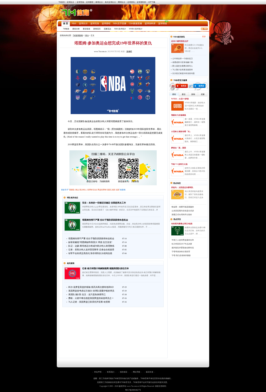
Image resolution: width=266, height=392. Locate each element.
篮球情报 (162, 23)
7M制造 (66, 29)
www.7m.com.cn (100, 51)
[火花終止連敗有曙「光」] (177, 138)
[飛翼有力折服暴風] (177, 122)
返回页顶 (149, 372)
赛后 (183, 94)
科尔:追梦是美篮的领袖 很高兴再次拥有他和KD (91, 287)
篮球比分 (83, 23)
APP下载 (151, 2)
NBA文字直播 (119, 23)
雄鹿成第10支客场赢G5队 (182, 62)
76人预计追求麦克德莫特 (182, 70)
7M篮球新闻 (78, 35)
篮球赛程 (106, 23)
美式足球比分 (110, 2)
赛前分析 (76, 29)
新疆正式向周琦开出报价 (182, 214)
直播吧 (129, 51)
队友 (95, 190)
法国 (117, 190)
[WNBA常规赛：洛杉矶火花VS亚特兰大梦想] (177, 106)
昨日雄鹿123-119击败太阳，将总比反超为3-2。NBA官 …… (194, 48)
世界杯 (90, 190)
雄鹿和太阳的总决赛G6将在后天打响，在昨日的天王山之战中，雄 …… (195, 230)
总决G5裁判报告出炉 (179, 41)
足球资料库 (141, 2)
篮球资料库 (150, 23)
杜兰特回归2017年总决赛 (182, 244)
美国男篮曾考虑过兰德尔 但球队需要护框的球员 (91, 291)
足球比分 (70, 2)
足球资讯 (131, 2)
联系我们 (110, 372)
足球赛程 (89, 2)
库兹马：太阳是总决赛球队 (182, 187)
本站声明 (97, 372)
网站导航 (136, 372)
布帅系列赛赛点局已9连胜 (181, 224)
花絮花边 (107, 29)
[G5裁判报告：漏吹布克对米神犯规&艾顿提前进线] (177, 48)
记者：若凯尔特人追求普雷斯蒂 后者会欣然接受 (91, 249)
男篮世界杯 (102, 190)
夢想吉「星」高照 (178, 148)
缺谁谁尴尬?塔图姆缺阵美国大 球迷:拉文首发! (90, 242)
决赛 (113, 190)
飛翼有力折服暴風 (178, 115)
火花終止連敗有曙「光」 (181, 131)
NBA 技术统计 (120, 29)
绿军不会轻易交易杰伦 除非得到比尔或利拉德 (90, 253)
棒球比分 (99, 2)
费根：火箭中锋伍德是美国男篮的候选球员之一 (91, 298)
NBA (74, 23)
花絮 (203, 94)
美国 (109, 190)
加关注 (183, 86)
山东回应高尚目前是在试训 (183, 211)
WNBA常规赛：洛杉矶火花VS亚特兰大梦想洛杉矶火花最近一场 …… (195, 106)
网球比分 (121, 2)
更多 (204, 36)
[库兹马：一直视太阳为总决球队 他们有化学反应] (177, 194)
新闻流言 (97, 29)
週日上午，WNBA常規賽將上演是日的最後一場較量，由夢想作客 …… (195, 155)
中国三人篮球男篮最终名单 (183, 240)
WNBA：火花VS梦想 (180, 99)
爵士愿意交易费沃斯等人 (182, 66)
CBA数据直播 (135, 23)
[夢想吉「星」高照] (177, 155)
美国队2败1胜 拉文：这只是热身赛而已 (87, 294)
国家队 (72, 190)
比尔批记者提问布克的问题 (183, 73)
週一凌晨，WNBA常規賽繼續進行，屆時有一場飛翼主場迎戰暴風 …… (195, 122)
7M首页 (61, 2)
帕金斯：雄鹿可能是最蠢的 (183, 207)
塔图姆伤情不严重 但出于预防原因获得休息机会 (105, 220)
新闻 (193, 94)
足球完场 (80, 2)
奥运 (77, 190)
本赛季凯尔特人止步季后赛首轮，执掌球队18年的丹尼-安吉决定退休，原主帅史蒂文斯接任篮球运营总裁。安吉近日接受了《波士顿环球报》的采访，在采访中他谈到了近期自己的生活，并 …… (121, 210)
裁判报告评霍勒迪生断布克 (183, 248)
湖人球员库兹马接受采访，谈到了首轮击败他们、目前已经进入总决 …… (194, 196)
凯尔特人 (83, 190)
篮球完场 (94, 23)
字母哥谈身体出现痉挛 (181, 251)
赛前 (174, 94)
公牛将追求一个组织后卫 (182, 58)
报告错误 (123, 372)
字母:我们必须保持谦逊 (181, 255)
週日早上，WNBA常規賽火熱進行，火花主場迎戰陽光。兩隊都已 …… (195, 138)
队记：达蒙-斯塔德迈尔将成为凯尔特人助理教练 (91, 246)
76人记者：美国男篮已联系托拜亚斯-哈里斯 (89, 302)
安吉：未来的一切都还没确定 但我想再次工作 (104, 203)
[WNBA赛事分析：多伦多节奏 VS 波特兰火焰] (177, 171)
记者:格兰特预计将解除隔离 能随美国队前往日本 (105, 268)
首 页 (65, 23)
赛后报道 (86, 29)
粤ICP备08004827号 (133, 390)
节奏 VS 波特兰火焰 (179, 164)
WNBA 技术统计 (135, 29)
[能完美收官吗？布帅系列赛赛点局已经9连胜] (177, 231)
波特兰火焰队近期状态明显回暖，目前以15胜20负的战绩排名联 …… (195, 171)
